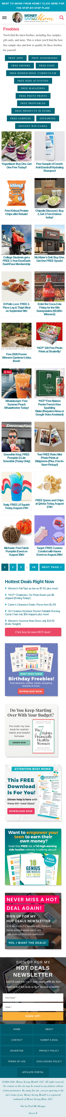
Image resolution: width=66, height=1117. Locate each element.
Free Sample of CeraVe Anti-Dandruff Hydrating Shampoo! (50, 167)
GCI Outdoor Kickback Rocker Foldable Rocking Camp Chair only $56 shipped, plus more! (32, 613)
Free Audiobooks (45, 58)
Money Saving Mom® (39, 17)
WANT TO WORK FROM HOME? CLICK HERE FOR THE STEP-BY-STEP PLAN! (33, 5)
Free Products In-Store (33, 110)
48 (34, 567)
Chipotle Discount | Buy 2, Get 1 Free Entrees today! (49, 214)
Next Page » (52, 567)
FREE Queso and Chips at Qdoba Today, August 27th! (49, 503)
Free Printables (33, 103)
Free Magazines (33, 88)
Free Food (47, 65)
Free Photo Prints (33, 95)
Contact (17, 1040)
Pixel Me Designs (36, 1106)
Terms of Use (17, 1061)
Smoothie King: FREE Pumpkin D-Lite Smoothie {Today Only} (16, 458)
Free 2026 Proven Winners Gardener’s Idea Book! (16, 357)
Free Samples (20, 118)
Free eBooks (20, 65)
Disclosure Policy (49, 1061)
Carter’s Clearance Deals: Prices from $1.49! (32, 604)
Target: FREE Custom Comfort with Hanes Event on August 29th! (49, 551)
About (49, 1029)
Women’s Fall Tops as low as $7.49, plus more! (33, 588)
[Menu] (4, 17)
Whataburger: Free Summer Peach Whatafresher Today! (16, 404)
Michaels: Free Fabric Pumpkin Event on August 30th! (16, 551)
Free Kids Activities (33, 80)
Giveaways (48, 118)
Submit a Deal (49, 1040)
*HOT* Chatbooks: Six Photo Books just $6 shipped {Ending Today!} (29, 596)
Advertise (17, 1051)
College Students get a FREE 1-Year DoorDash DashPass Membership (16, 261)
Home (16, 1029)
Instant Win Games (33, 126)
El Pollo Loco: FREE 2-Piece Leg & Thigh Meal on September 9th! (16, 307)
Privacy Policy (49, 1051)
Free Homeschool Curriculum (33, 73)
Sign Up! (33, 1016)
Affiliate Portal (33, 1072)
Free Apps (15, 58)
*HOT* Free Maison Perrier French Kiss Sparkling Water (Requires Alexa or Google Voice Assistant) (49, 407)
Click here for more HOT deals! (33, 632)
